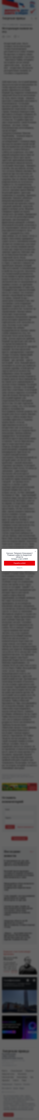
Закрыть (19, 568)
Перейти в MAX (20, 563)
